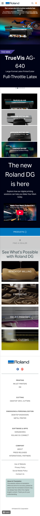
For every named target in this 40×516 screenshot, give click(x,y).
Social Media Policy (20, 471)
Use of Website (20, 464)
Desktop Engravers (20, 415)
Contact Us (20, 474)
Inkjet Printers (20, 384)
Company (20, 446)
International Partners (20, 456)
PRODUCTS (19, 232)
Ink (20, 387)
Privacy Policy (20, 467)
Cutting (20, 397)
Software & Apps (20, 428)
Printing (20, 380)
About (20, 449)
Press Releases (20, 452)
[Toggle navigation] (3, 3)
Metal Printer (20, 418)
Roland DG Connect (20, 435)
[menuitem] (36, 3)
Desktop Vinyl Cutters (20, 401)
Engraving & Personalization (20, 411)
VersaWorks (20, 432)
